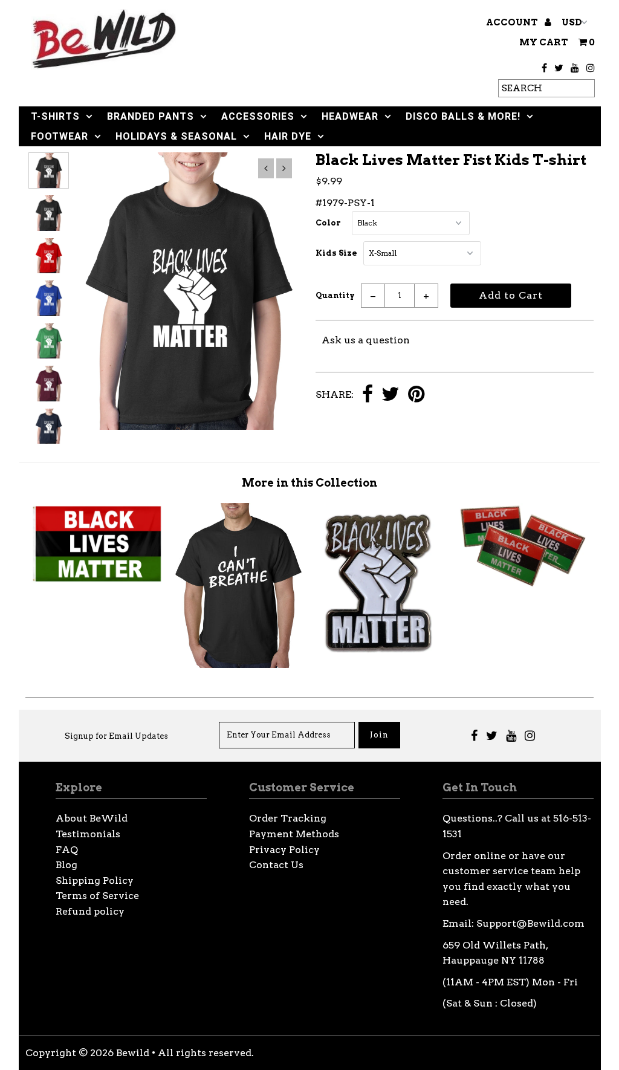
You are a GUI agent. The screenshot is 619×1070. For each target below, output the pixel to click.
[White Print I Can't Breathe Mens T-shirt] (238, 664)
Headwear (350, 116)
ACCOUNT (513, 22)
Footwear (59, 136)
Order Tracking (287, 818)
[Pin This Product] (416, 395)
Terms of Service (97, 895)
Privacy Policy (284, 849)
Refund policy (90, 911)
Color (328, 222)
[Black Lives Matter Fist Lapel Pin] (381, 657)
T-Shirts (55, 116)
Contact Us (276, 865)
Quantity (335, 295)
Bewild (132, 1053)
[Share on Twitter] (390, 395)
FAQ (67, 849)
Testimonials (88, 834)
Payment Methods (294, 834)
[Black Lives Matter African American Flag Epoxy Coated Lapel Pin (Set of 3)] (523, 585)
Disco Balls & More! (463, 116)
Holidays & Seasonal (176, 136)
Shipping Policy (95, 880)
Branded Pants (150, 116)
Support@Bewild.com (530, 923)
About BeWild (92, 818)
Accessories (257, 116)
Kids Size (336, 253)
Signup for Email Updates (116, 736)
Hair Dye (287, 136)
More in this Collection (309, 482)
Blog (66, 865)
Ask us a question (366, 340)
